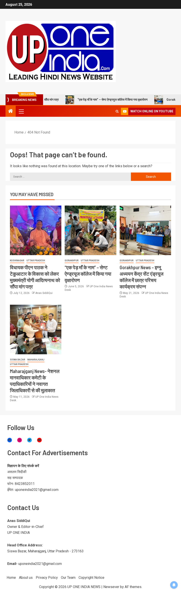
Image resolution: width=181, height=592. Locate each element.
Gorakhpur (72, 260)
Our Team (68, 577)
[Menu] (21, 111)
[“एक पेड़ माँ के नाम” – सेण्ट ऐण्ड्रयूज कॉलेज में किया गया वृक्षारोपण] (90, 230)
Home (11, 577)
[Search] (117, 111)
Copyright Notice (91, 577)
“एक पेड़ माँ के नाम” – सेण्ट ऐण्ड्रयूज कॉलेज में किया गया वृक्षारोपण (102, 99)
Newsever (111, 587)
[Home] (10, 111)
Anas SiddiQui (44, 293)
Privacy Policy (47, 577)
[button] (21, 111)
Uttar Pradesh (35, 260)
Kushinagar (17, 260)
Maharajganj (35, 359)
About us (26, 577)
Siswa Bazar (17, 359)
